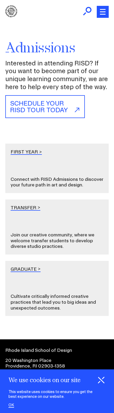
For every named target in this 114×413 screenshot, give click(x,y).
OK (11, 405)
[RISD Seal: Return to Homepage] (11, 15)
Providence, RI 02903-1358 (35, 365)
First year (24, 151)
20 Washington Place (28, 360)
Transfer (23, 207)
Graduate (24, 269)
